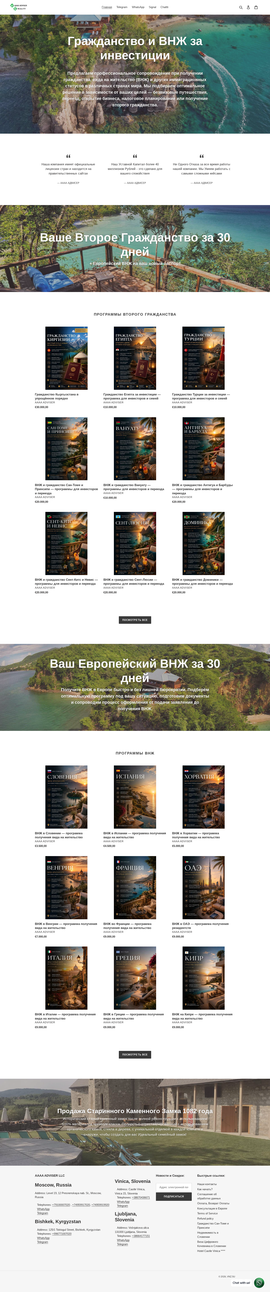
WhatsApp (43, 1209)
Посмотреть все (135, 620)
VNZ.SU (231, 1276)
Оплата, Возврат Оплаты (213, 1203)
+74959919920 (100, 1204)
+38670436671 (141, 1197)
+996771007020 (61, 1233)
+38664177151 (141, 1235)
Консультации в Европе (212, 1208)
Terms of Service (207, 1213)
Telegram (42, 1213)
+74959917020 (81, 1204)
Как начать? (205, 1189)
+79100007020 (61, 1204)
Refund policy (205, 1218)
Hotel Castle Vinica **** (211, 1250)
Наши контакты (207, 1184)
